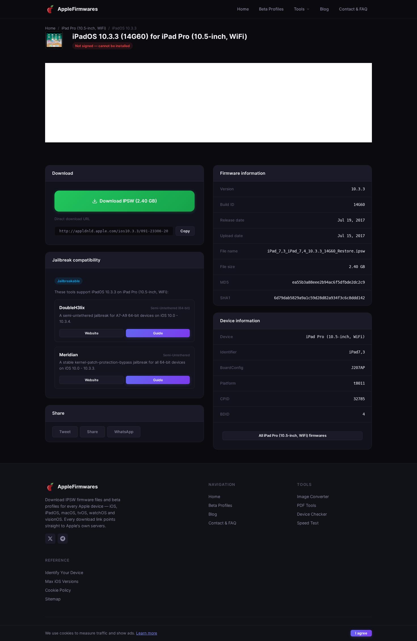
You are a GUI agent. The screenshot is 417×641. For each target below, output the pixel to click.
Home (243, 9)
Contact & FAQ (353, 9)
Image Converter (313, 496)
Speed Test (308, 522)
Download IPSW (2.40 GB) (128, 201)
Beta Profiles (271, 9)
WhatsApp (123, 431)
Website (91, 333)
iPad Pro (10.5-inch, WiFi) (84, 28)
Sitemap (53, 598)
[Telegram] (63, 539)
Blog (324, 9)
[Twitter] (50, 539)
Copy (185, 231)
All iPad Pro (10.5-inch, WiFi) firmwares (293, 435)
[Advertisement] (208, 102)
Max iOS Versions (62, 581)
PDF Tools (306, 505)
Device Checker (312, 514)
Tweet (65, 431)
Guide (158, 333)
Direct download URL (72, 219)
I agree (361, 633)
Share (92, 431)
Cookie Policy (58, 590)
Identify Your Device (64, 572)
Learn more (146, 633)
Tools (299, 9)
